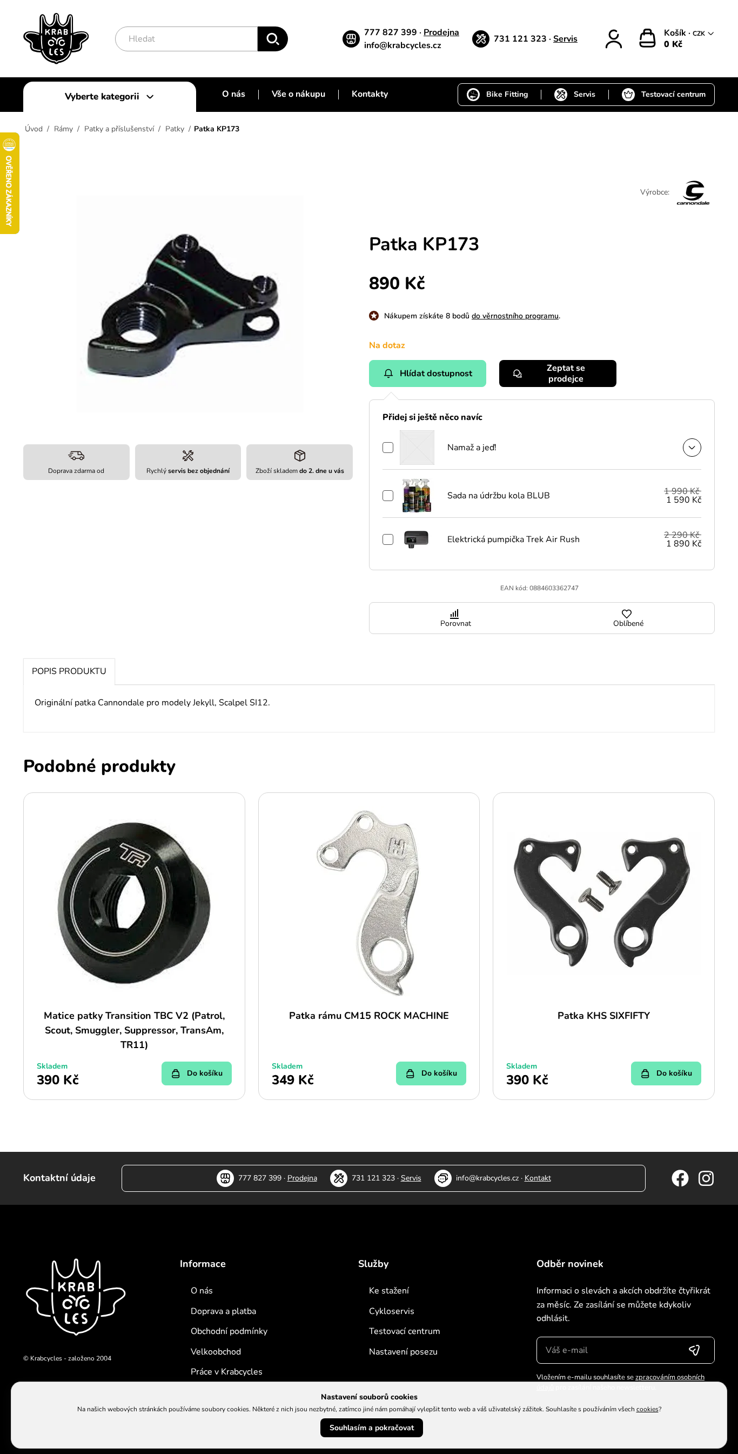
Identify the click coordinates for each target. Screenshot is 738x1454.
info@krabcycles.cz (402, 45)
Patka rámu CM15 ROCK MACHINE (369, 1015)
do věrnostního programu (515, 316)
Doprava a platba (223, 1311)
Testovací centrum (673, 94)
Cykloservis (391, 1311)
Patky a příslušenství (119, 129)
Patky (174, 129)
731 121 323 (521, 39)
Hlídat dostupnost (436, 373)
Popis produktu (69, 671)
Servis (565, 39)
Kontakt (538, 1178)
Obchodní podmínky (229, 1331)
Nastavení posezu (403, 1352)
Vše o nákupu (298, 94)
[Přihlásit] (613, 39)
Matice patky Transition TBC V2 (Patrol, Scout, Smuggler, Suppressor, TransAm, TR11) (134, 1030)
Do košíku (205, 1073)
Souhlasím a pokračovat (372, 1428)
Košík (676, 33)
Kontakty (370, 94)
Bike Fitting (507, 94)
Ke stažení (389, 1291)
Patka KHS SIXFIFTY (604, 1015)
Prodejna (441, 32)
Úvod (34, 129)
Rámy (63, 129)
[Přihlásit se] (694, 1350)
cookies (647, 1409)
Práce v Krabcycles (227, 1372)
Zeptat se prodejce (566, 373)
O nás (233, 94)
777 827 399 (391, 32)
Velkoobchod (216, 1352)
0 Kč (673, 44)
